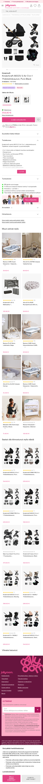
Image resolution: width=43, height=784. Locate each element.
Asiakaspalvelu (6, 676)
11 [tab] (27, 70)
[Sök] (3, 11)
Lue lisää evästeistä (8, 771)
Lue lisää (21, 171)
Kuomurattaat (35, 15)
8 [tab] (21, 70)
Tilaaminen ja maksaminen (25, 681)
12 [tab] (29, 70)
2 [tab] (9, 70)
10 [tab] (25, 70)
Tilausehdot (5, 679)
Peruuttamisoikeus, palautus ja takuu (28, 676)
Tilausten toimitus (23, 679)
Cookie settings (6, 687)
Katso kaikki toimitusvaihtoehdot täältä (13, 222)
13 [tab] (31, 70)
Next (39, 42)
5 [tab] (15, 70)
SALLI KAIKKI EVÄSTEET (11, 778)
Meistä (3, 693)
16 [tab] (37, 70)
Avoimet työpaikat (6, 690)
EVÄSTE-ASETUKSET (31, 778)
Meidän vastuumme (23, 687)
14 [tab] (33, 70)
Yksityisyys (21, 684)
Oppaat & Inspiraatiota (8, 684)
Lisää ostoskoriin (18, 119)
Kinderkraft (6, 73)
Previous (3, 42)
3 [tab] (11, 70)
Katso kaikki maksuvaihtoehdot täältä (13, 220)
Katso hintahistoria (7, 115)
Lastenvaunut (6, 15)
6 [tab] (17, 70)
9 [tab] (23, 70)
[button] (2, 5)
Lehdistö (20, 690)
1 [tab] (7, 70)
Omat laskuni (5, 681)
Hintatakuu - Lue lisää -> (11, 189)
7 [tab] (19, 70)
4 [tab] (13, 70)
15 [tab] (35, 70)
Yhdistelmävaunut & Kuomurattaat (20, 15)
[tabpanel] (21, 42)
